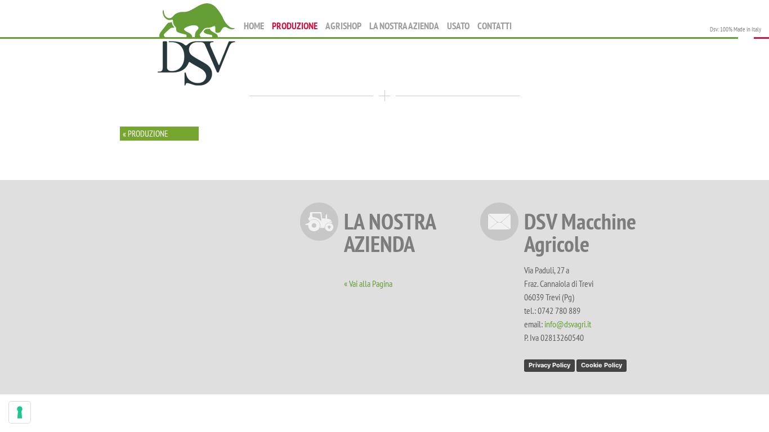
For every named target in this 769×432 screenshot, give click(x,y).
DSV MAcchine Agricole (196, 45)
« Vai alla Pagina (368, 283)
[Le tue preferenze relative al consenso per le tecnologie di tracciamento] (19, 412)
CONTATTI (494, 26)
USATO (458, 26)
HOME (254, 26)
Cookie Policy (601, 365)
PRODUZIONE (295, 26)
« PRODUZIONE (145, 133)
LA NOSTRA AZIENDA (404, 26)
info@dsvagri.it (567, 324)
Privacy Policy (549, 365)
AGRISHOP (343, 26)
